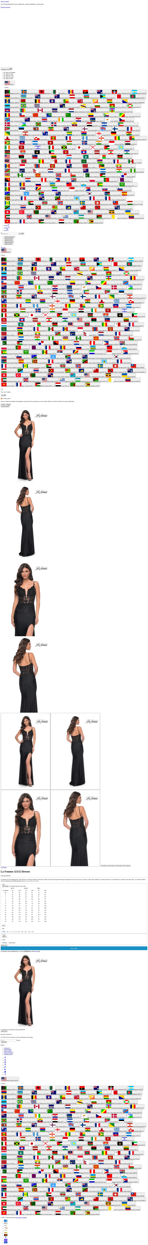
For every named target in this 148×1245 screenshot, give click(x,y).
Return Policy (8, 1049)
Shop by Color (10, 75)
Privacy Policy (8, 1051)
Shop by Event (10, 77)
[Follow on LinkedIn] (5, 1070)
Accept (3, 404)
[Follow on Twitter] (5, 1060)
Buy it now (74, 948)
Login (4, 247)
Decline (8, 404)
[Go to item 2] (75, 751)
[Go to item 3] (25, 828)
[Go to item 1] (25, 751)
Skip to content (5, 1)
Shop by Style (9, 74)
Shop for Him (9, 78)
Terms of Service (8, 1052)
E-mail (18, 1040)
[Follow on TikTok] (5, 1067)
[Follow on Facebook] (5, 1058)
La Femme (4, 867)
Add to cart (4, 945)
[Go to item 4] (75, 828)
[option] (12, 92)
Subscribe (3, 1042)
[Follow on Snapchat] (5, 1072)
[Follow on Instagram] (5, 1062)
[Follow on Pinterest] (5, 1065)
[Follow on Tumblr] (5, 1074)
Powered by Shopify (21, 1217)
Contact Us (7, 1048)
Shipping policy (8, 1054)
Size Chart (5, 886)
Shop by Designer (10, 72)
